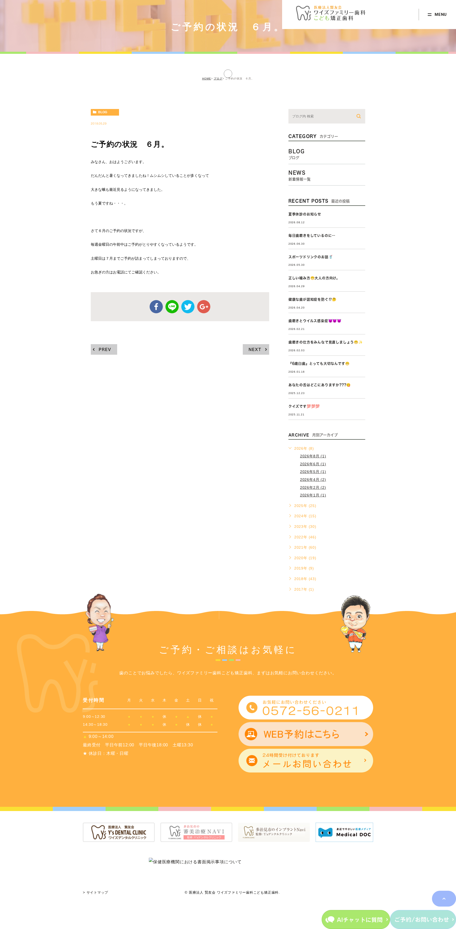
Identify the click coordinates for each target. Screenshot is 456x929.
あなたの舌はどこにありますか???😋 (319, 385)
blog (102, 112)
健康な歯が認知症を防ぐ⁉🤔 (312, 299)
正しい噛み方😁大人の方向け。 (314, 278)
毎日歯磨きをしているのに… (311, 235)
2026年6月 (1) (313, 464)
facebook (156, 306)
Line (172, 306)
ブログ (218, 78)
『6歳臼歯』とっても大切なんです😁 (319, 363)
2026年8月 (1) (313, 456)
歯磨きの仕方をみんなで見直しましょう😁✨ (325, 342)
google (203, 306)
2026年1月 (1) (313, 495)
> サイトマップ (95, 892)
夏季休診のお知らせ (304, 214)
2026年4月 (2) (313, 479)
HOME (206, 78)
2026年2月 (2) (313, 487)
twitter (187, 306)
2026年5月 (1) (313, 472)
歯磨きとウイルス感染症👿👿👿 (314, 321)
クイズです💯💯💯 (304, 406)
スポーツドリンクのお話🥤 (310, 257)
